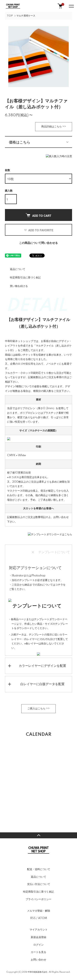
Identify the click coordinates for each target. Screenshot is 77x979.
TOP (10, 16)
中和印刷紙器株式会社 (37, 972)
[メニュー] (71, 6)
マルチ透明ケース (25, 16)
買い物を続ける (19, 286)
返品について (17, 269)
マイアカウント (39, 929)
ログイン (38, 944)
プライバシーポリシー (38, 899)
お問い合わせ (38, 959)
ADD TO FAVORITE (40, 230)
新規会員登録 (38, 937)
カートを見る (38, 952)
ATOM (42, 918)
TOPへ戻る (38, 835)
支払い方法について (38, 884)
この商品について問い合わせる (38, 243)
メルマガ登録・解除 (38, 910)
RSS (33, 918)
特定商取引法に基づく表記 (25, 277)
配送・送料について (38, 869)
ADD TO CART (41, 216)
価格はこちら (19, 141)
